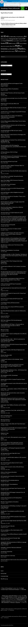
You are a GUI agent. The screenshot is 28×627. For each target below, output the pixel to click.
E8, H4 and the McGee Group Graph (9, 161)
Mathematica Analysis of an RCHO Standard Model (12, 188)
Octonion (4, 49)
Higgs (2, 46)
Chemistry (9, 40)
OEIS (8, 49)
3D (4, 36)
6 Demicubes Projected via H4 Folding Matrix (11, 497)
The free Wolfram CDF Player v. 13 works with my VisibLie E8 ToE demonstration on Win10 (12, 325)
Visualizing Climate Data (6, 551)
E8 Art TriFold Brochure (6, 415)
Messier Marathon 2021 (6, 355)
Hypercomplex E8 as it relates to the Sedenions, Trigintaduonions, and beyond (12, 116)
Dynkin (3, 43)
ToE (16, 51)
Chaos (4, 40)
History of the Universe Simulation (9, 472)
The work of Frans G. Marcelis (8, 526)
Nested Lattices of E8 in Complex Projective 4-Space (13, 379)
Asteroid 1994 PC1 (5, 316)
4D (7, 36)
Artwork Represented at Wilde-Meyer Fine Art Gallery (13, 121)
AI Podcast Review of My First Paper (9, 152)
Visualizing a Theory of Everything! (11, 8)
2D (2, 36)
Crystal (24, 40)
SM (21, 599)
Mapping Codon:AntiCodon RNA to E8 (10, 103)
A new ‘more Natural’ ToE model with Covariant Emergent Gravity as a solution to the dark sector (12, 443)
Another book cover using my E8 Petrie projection (12, 306)
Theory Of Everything (7, 588)
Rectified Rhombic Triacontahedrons (9, 484)
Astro (2, 38)
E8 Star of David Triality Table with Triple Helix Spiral (13, 423)
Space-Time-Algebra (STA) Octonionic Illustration (12, 180)
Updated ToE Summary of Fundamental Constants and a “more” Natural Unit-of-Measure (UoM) (13, 156)
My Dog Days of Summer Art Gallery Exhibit (11, 228)
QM (20, 599)
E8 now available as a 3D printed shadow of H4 (11, 530)
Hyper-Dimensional (9, 589)
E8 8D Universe (9, 597)
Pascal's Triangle (20, 598)
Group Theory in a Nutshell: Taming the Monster (12, 176)
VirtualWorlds (21, 51)
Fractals (13, 43)
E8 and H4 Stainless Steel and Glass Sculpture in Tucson (13, 107)
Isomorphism (7, 46)
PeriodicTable (13, 49)
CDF (23, 39)
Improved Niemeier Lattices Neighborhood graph (12, 192)
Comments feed (4, 576)
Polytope (17, 589)
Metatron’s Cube (4, 433)
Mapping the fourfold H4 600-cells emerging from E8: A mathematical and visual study (14, 428)
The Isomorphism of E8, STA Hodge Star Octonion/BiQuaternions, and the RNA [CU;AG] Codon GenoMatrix (13, 147)
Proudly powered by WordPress (7, 625)
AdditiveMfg (12, 36)
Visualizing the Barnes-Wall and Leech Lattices (11, 130)
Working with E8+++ (5, 419)
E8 (7, 43)
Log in (2, 570)
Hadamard (21, 43)
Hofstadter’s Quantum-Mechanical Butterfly (11, 547)
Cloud (14, 40)
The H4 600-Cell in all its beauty (8, 184)
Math (17, 45)
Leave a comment (11, 20)
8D (9, 36)
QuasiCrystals (4, 51)
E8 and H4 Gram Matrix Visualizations (9, 88)
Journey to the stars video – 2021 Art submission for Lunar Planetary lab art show (13, 339)
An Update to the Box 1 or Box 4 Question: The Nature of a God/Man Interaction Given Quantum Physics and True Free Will (14, 256)
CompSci (20, 40)
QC (25, 49)
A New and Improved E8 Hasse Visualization (11, 284)
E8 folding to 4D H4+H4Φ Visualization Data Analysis (13, 516)
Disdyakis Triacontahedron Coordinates (10, 250)
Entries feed (3, 573)
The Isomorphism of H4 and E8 (8, 224)
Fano (9, 43)
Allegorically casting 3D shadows (9, 595)
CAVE (25, 595)
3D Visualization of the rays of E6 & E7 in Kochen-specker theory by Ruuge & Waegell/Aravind (12, 365)
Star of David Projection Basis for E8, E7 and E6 (12, 462)
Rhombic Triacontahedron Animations (10, 501)
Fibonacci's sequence (15, 602)
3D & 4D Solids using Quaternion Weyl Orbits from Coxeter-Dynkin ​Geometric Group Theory (12, 279)
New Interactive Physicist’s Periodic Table (10, 538)
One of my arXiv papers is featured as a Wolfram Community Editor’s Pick (12, 208)
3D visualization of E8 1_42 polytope (9, 375)
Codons (17, 40)
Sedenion (13, 51)
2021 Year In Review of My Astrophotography (11, 320)
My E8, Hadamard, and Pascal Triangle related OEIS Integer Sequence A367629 (12, 202)
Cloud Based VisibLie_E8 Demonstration (10, 302)
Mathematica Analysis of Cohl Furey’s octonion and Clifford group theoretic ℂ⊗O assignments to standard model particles (13, 400)
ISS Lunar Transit (4, 329)
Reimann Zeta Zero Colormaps (8, 555)
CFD (1, 40)
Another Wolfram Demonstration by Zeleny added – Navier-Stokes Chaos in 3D (14, 24)
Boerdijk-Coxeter (18, 38)
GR (18, 599)
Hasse (25, 43)
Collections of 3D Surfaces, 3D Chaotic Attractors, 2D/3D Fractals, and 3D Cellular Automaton (12, 233)
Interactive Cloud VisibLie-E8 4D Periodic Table (12, 298)
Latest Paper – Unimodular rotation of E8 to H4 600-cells (14, 388)
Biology (11, 38)
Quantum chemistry (6, 601)
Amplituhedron (20, 36)
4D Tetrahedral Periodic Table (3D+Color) (10, 453)
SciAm (9, 51)
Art (25, 36)
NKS (21, 46)
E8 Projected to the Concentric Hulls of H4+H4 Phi (12, 476)
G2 (15, 43)
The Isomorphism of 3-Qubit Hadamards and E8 (12, 212)
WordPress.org (4, 578)
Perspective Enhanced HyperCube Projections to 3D (13, 488)
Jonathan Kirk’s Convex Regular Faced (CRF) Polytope (13, 111)
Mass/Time (12, 46)
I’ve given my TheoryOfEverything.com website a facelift (14, 534)
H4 (18, 43)
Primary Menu (26, 8)
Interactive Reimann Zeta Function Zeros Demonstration (14, 559)
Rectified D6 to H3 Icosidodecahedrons (10, 480)
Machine (24, 589)
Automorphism (6, 38)
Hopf (4, 46)
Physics (21, 48)
